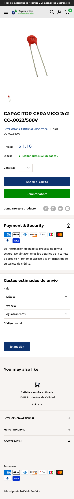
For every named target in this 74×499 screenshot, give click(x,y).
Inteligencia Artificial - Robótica (26, 129)
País (6, 288)
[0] (67, 12)
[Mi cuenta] (59, 12)
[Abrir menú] (6, 12)
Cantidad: (10, 167)
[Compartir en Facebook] (46, 208)
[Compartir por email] (67, 208)
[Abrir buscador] (52, 12)
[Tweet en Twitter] (60, 208)
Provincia (10, 306)
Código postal (13, 323)
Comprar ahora (37, 194)
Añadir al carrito (37, 182)
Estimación (16, 346)
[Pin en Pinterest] (53, 208)
